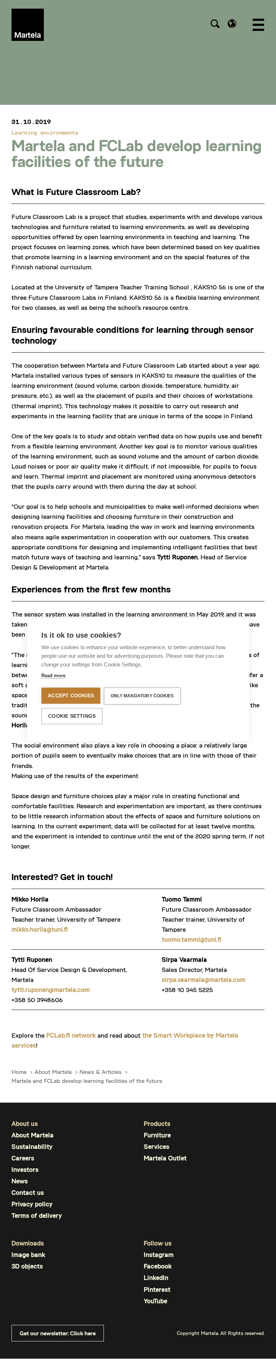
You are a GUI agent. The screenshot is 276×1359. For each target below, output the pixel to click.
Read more (53, 675)
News (20, 1181)
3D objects (27, 1266)
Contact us (28, 1192)
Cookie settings (72, 716)
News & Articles (100, 79)
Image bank (28, 1254)
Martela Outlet (165, 1158)
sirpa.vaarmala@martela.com (203, 979)
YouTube (155, 1301)
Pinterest (157, 1289)
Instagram (159, 1254)
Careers (23, 1158)
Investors (25, 1169)
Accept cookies (71, 695)
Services (156, 1146)
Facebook (157, 1266)
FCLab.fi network (71, 1035)
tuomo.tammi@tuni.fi (191, 939)
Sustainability (32, 1146)
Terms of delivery (37, 1215)
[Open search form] (215, 24)
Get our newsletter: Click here (58, 1333)
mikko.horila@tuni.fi (40, 929)
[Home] (28, 25)
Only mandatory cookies (142, 695)
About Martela (53, 79)
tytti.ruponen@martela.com (51, 989)
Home (19, 79)
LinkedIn (156, 1277)
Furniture (157, 1135)
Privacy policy (32, 1204)
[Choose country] (231, 23)
